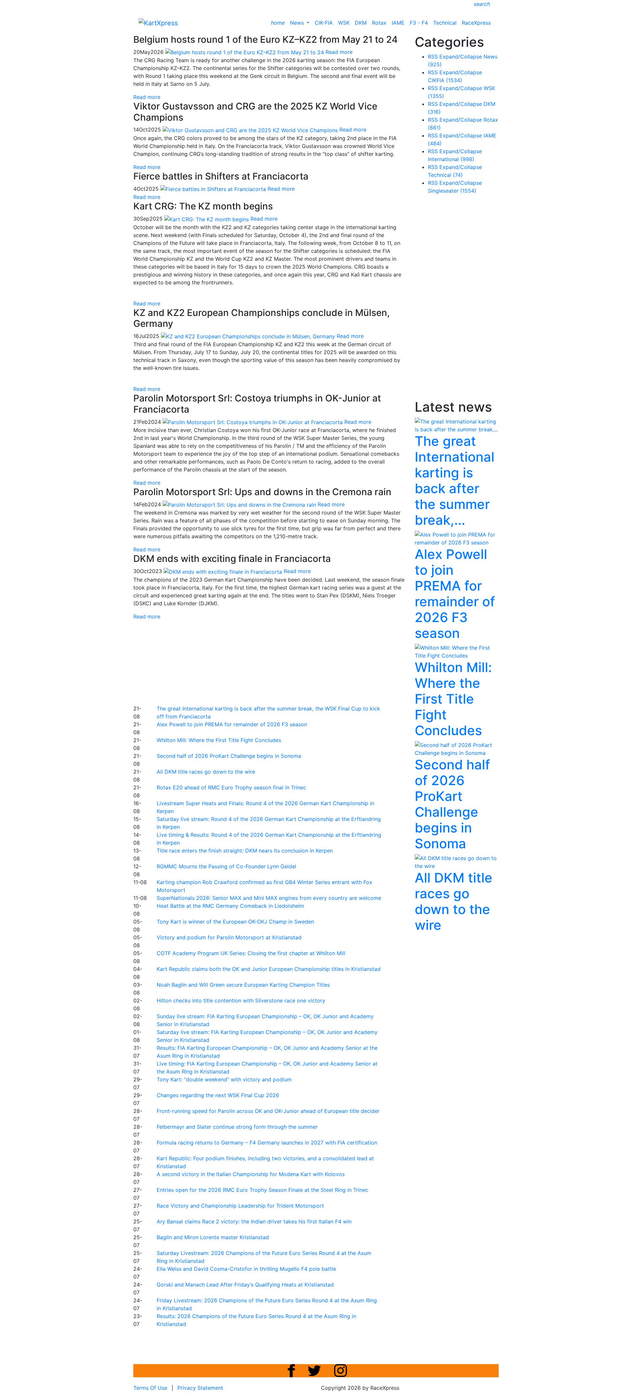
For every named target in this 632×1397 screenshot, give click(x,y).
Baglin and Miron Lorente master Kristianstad (213, 1237)
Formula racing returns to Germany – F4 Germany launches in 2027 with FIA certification (267, 1142)
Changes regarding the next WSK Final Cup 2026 (218, 1095)
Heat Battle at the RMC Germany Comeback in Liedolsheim (230, 906)
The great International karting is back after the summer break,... (454, 480)
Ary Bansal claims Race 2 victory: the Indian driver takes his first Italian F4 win (254, 1221)
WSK (344, 22)
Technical (445, 22)
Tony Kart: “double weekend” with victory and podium (224, 1079)
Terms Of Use (150, 1388)
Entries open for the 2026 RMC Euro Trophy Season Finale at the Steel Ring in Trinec (262, 1190)
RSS (433, 56)
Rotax (379, 22)
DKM (361, 22)
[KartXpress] (158, 22)
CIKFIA (445, 80)
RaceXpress (476, 22)
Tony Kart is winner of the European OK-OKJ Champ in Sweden (235, 921)
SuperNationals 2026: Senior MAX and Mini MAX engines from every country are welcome (269, 898)
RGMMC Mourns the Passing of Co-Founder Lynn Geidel (226, 866)
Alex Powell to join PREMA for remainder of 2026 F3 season (232, 724)
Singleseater (452, 190)
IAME (398, 22)
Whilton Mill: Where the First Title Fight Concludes (219, 740)
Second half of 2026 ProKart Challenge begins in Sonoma (229, 756)
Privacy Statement (200, 1388)
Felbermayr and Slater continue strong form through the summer (237, 1126)
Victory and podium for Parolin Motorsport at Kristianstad (229, 937)
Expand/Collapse (460, 56)
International (451, 159)
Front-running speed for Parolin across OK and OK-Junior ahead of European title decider (268, 1111)
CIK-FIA (324, 22)
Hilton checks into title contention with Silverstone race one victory (241, 1000)
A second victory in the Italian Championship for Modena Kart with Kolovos (251, 1174)
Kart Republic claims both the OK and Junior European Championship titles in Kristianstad (269, 969)
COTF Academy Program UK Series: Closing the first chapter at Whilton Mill (251, 953)
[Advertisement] (293, 661)
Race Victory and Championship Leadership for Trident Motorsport (240, 1205)
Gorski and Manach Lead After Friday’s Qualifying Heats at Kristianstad (245, 1284)
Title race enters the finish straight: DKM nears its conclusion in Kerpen (245, 850)
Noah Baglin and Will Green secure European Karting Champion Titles (243, 984)
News (297, 22)
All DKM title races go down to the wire (206, 771)
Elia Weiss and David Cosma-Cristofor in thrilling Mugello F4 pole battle (246, 1268)
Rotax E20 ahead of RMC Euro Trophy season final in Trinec (231, 787)
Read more (146, 97)
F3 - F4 (419, 22)
